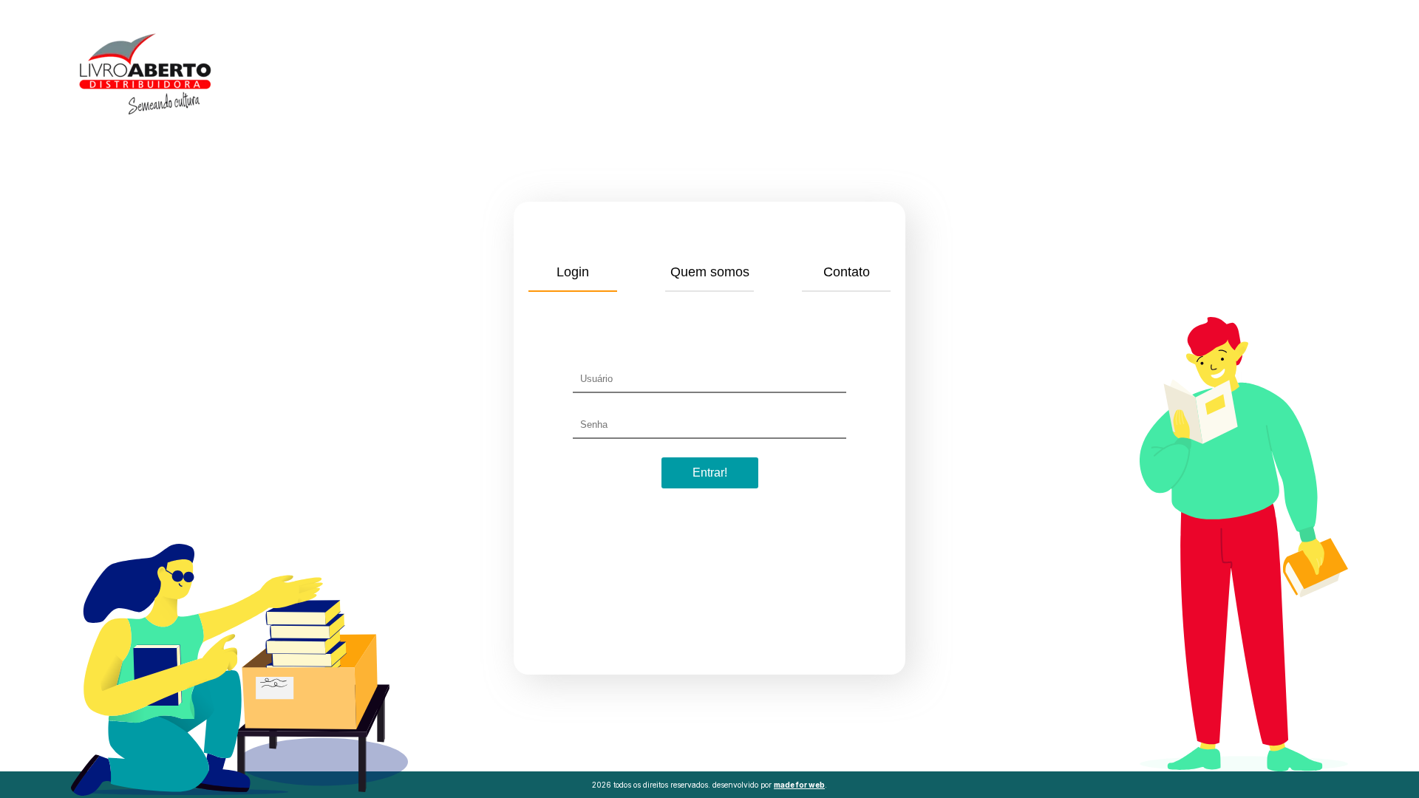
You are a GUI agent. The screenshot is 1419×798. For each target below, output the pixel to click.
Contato (846, 272)
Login (573, 272)
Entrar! (710, 472)
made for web (799, 784)
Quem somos (709, 272)
